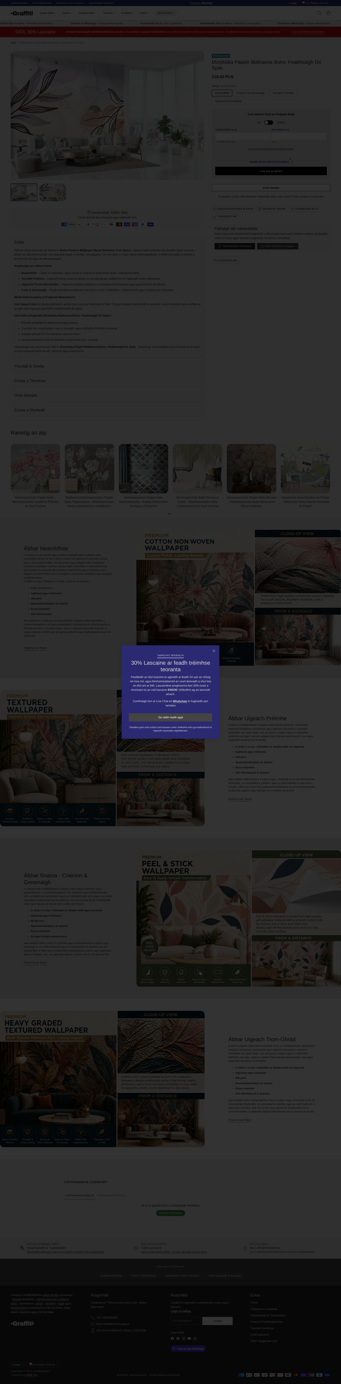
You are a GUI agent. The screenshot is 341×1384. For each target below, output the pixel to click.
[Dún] (213, 650)
